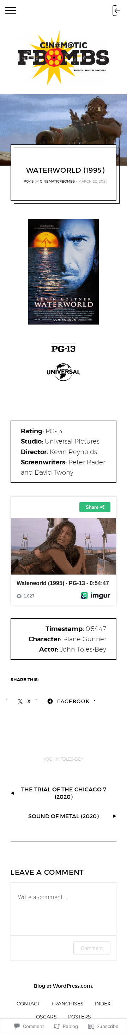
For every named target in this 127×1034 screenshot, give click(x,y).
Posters (79, 1017)
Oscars (46, 1017)
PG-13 (29, 181)
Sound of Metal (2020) (63, 816)
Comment (92, 948)
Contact (28, 1003)
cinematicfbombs (57, 181)
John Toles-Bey (65, 759)
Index (102, 1003)
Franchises (68, 1003)
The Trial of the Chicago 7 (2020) (63, 793)
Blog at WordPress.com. (63, 986)
